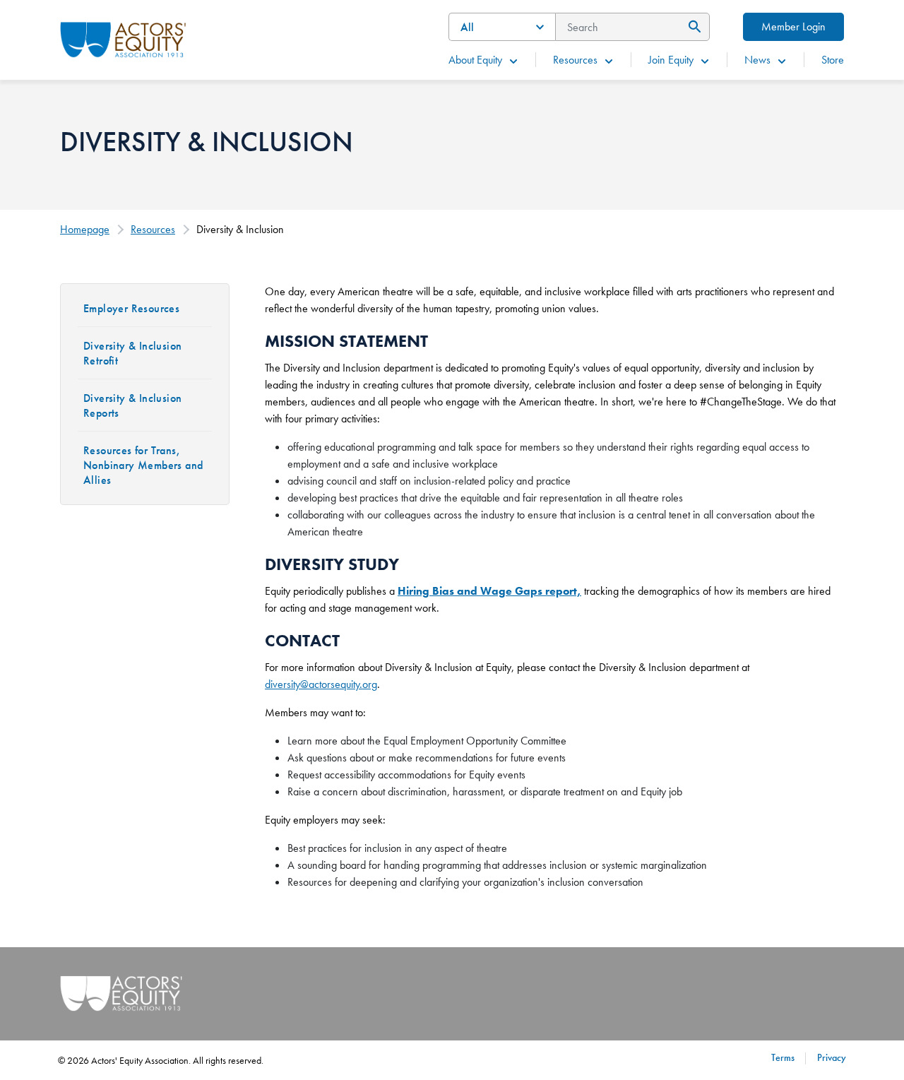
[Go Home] (123, 38)
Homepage (84, 229)
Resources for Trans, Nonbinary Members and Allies (143, 465)
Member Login (793, 26)
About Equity (475, 59)
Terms (783, 1057)
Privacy (831, 1057)
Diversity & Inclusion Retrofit (132, 353)
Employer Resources (131, 308)
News (757, 59)
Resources (575, 59)
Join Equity (671, 59)
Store (832, 59)
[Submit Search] (692, 27)
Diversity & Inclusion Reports (132, 405)
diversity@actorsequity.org (321, 684)
